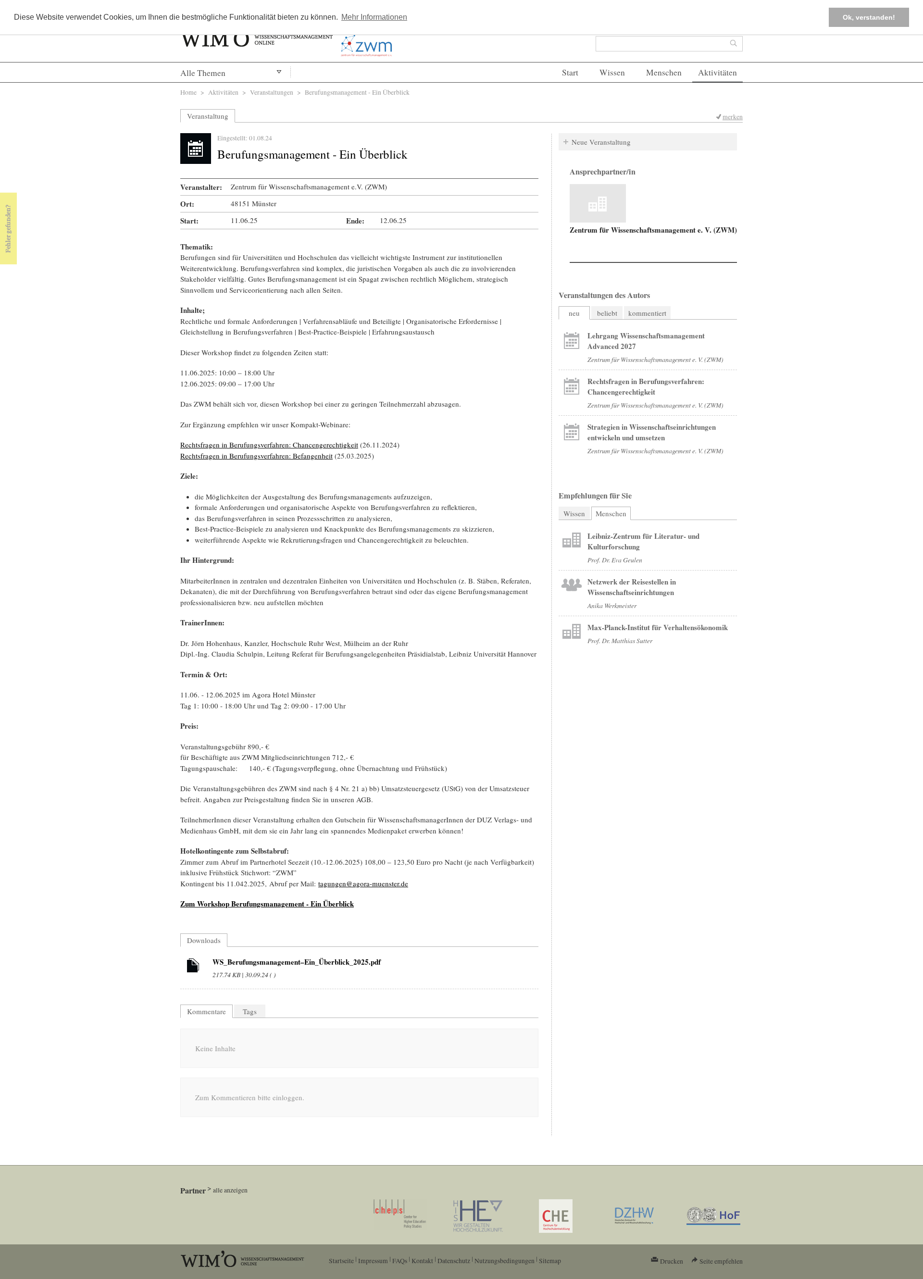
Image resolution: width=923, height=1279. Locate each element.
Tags (250, 1011)
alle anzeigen (230, 1189)
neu (574, 313)
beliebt (607, 313)
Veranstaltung (207, 116)
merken (733, 116)
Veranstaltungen (271, 92)
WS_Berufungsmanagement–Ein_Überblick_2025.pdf (296, 961)
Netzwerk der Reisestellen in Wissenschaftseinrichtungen (631, 586)
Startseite (341, 1260)
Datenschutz (453, 1260)
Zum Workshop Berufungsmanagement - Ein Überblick (267, 903)
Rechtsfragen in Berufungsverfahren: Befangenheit (256, 455)
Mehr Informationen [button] (374, 17)
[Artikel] (193, 967)
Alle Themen (202, 72)
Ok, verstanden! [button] (869, 17)
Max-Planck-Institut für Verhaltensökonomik (657, 627)
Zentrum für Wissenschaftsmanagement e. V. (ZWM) (653, 229)
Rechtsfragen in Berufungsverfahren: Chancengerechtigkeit (269, 444)
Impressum (373, 1260)
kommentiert (647, 313)
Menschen (664, 72)
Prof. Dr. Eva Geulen (614, 559)
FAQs (399, 1260)
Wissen (612, 72)
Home (188, 92)
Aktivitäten (717, 72)
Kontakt (422, 1260)
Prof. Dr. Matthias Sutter (619, 640)
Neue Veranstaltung (601, 142)
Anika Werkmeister (611, 605)
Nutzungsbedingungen (504, 1260)
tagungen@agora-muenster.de (363, 883)
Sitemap (550, 1260)
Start (570, 72)
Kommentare (206, 1011)
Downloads (204, 940)
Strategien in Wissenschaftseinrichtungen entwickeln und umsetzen (651, 432)
